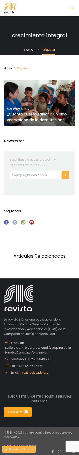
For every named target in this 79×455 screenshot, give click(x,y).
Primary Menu (71, 8)
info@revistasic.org (34, 372)
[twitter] (14, 222)
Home (8, 68)
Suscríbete (15, 412)
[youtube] (31, 222)
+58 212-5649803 (37, 359)
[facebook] (6, 222)
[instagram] (23, 222)
